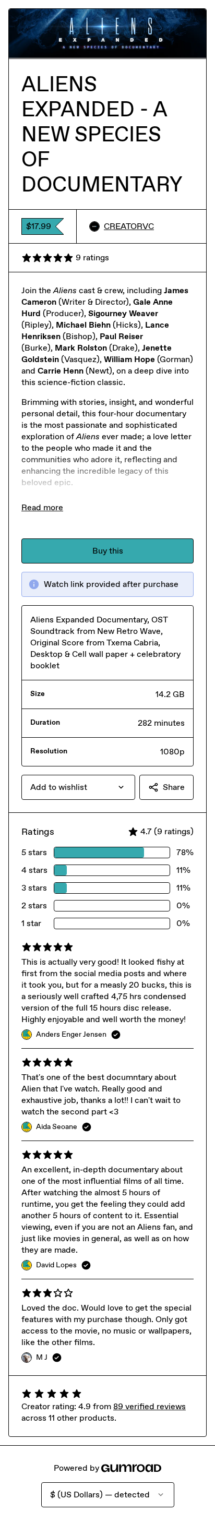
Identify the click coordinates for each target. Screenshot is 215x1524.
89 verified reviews (149, 1406)
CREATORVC (129, 226)
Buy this (107, 551)
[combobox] (78, 787)
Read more (42, 507)
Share (174, 787)
